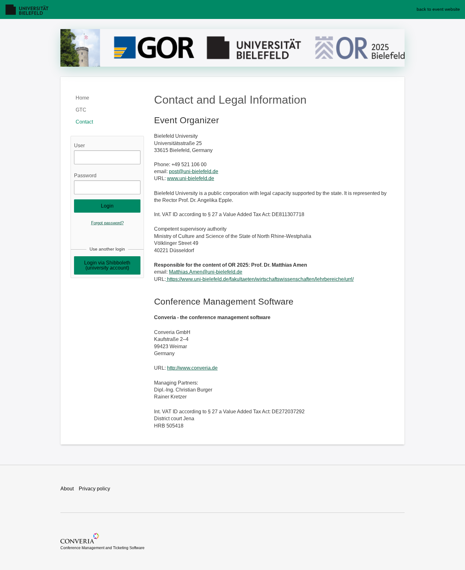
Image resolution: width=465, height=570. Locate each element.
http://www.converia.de (192, 368)
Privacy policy (94, 488)
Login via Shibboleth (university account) (107, 265)
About (67, 488)
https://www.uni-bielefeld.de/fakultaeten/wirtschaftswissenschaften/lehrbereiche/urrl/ (260, 279)
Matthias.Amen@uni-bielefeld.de (205, 272)
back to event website (438, 9)
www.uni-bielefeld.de (190, 178)
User (79, 145)
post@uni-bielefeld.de (193, 171)
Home (82, 97)
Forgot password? (107, 223)
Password (85, 175)
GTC (81, 109)
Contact (84, 121)
